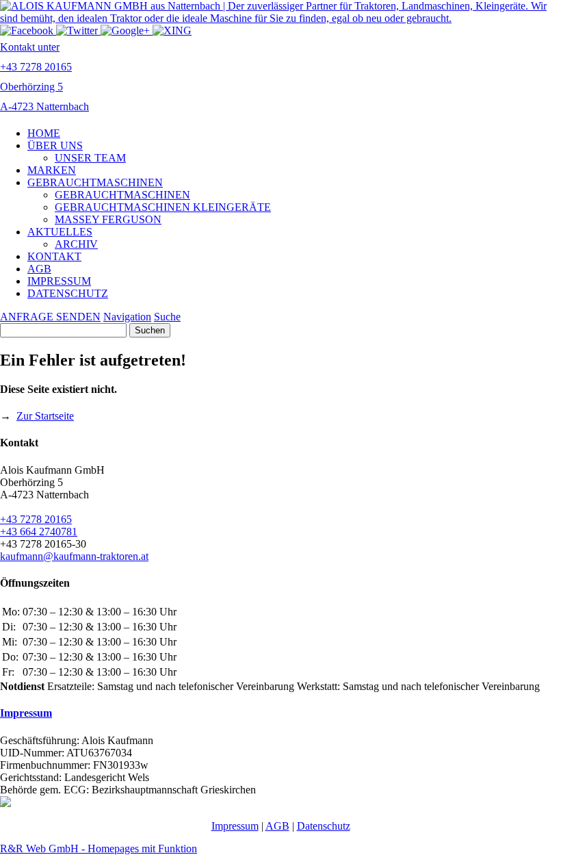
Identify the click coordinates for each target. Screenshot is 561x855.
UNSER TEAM (90, 158)
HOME (43, 133)
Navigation (127, 316)
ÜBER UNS (55, 145)
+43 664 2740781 (38, 531)
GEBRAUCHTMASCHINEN (95, 182)
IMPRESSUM (59, 281)
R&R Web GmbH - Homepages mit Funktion (98, 848)
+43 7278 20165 (36, 519)
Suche (167, 316)
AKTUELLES (59, 232)
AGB (39, 269)
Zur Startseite (45, 416)
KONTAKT (54, 256)
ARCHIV (76, 244)
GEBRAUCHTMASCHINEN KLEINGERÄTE (163, 207)
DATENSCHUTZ (67, 293)
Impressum (26, 713)
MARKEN (51, 170)
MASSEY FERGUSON (108, 219)
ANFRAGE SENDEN (50, 316)
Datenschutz (323, 826)
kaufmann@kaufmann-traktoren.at (74, 556)
